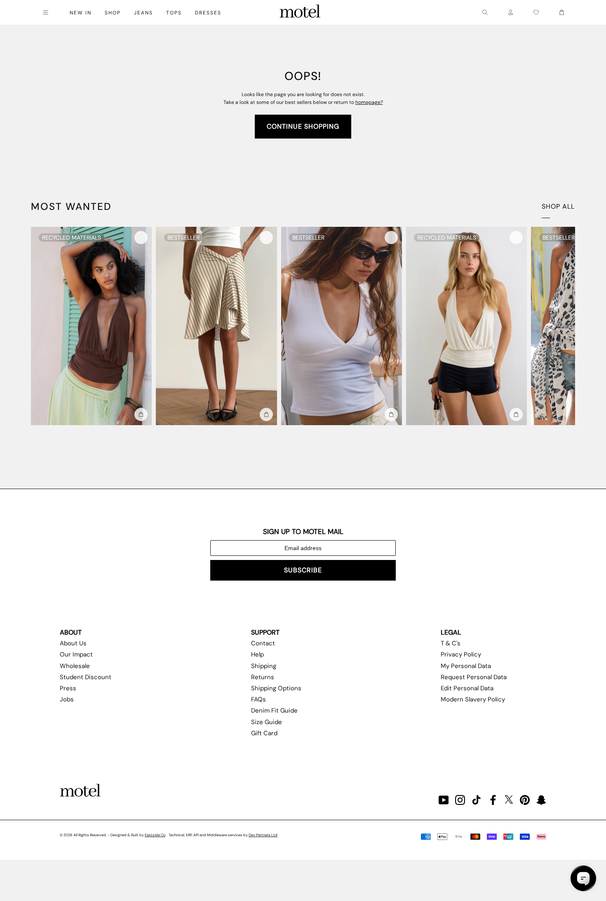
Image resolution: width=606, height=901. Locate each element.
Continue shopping (303, 126)
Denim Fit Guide (274, 710)
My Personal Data (466, 666)
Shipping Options (276, 688)
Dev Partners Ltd (263, 835)
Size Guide (266, 722)
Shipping (263, 666)
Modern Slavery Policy (473, 699)
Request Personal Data (474, 677)
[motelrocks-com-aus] (300, 12)
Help (257, 654)
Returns (262, 677)
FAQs (258, 699)
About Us (73, 643)
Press (68, 688)
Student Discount (85, 677)
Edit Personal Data (467, 688)
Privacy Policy (461, 654)
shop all (558, 206)
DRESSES (208, 12)
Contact (263, 643)
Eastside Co (155, 835)
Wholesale (75, 666)
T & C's (450, 643)
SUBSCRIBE (303, 570)
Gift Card (264, 733)
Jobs (67, 699)
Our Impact (76, 654)
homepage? (369, 102)
